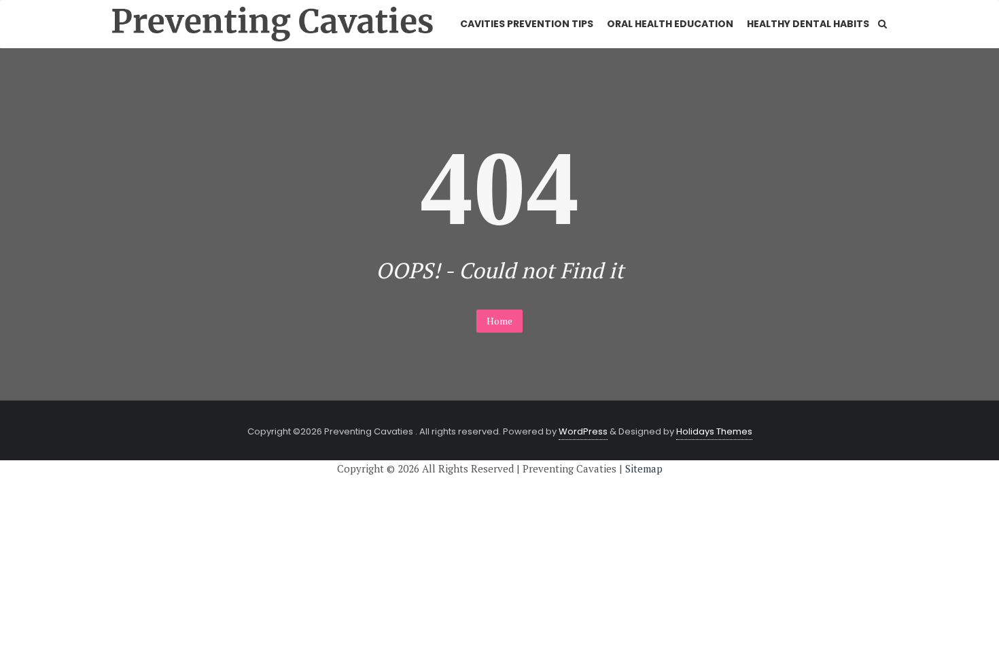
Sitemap (644, 468)
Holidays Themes (714, 431)
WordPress (583, 431)
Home (499, 320)
